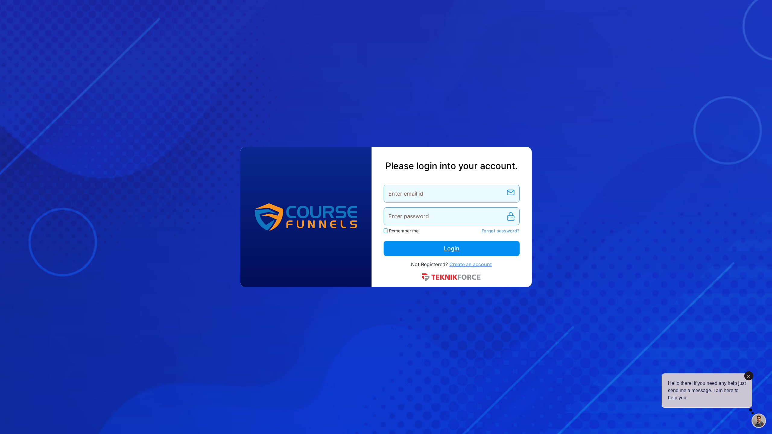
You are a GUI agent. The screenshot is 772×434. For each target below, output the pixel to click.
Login (451, 248)
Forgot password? (501, 230)
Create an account (470, 264)
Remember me (404, 230)
